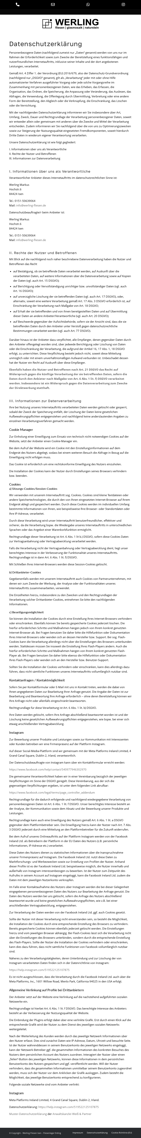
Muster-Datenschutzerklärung (28, 1114)
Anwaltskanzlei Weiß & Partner (72, 1114)
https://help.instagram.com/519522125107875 (39, 970)
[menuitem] (78, 1133)
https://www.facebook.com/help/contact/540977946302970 (47, 769)
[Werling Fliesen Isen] (70, 22)
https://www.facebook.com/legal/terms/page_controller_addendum (52, 792)
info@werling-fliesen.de (31, 205)
